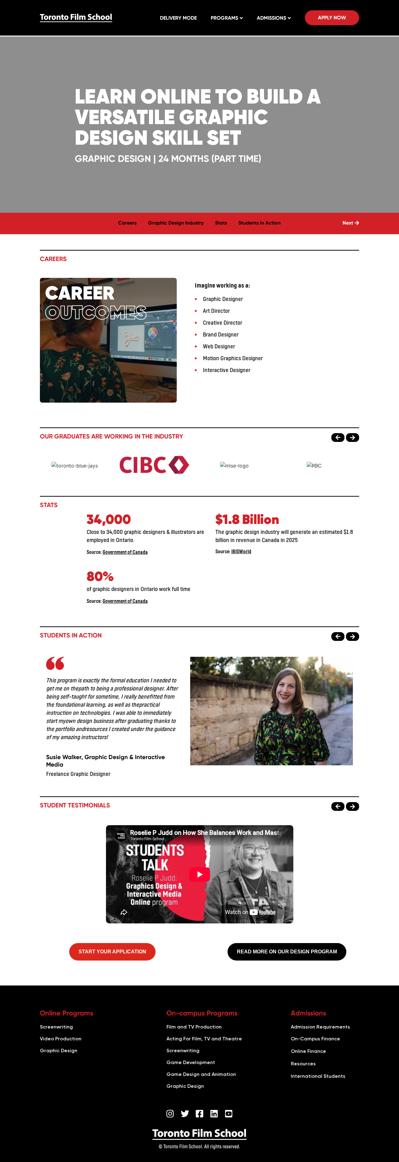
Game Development (190, 1062)
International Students (318, 1076)
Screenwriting (56, 1027)
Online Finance (308, 1051)
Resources (303, 1064)
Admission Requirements (320, 1027)
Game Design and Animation (201, 1074)
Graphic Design (58, 1050)
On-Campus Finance (315, 1039)
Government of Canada (125, 552)
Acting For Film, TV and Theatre (204, 1039)
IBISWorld (241, 551)
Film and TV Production (194, 1027)
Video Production (60, 1039)
